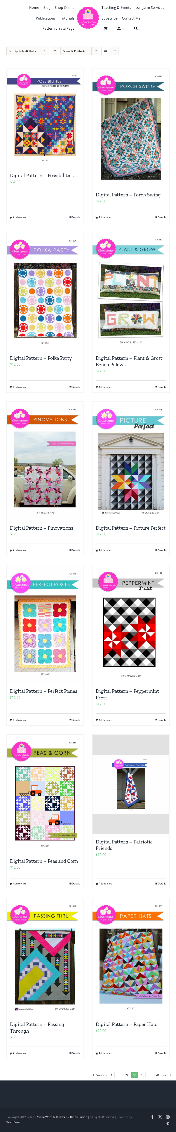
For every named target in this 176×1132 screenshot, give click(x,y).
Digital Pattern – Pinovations (41, 528)
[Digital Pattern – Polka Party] (45, 291)
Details (76, 217)
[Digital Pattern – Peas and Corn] (45, 794)
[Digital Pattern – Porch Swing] (131, 127)
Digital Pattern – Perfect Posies (43, 691)
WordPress (13, 1122)
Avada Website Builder (51, 1117)
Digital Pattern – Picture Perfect (131, 528)
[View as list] (114, 51)
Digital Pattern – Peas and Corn (44, 861)
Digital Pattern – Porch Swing (128, 195)
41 (157, 1075)
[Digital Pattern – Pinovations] (45, 461)
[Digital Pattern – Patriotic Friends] (131, 784)
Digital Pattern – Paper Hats (126, 1024)
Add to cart (19, 217)
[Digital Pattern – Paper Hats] (131, 957)
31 (142, 1075)
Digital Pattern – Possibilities (42, 175)
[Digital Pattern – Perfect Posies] (45, 624)
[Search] (134, 28)
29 (126, 1075)
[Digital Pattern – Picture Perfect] (131, 461)
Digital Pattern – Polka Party (41, 358)
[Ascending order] (55, 51)
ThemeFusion (78, 1117)
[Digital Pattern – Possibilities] (45, 118)
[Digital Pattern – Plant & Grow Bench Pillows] (131, 291)
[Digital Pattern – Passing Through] (45, 957)
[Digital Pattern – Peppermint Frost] (131, 624)
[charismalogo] (88, 8)
